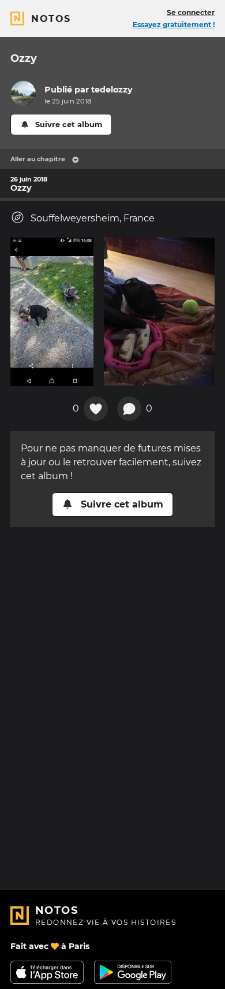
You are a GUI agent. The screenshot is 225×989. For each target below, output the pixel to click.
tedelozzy (112, 89)
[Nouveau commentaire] (129, 409)
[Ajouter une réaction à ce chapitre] (96, 409)
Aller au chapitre (37, 159)
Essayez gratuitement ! (174, 24)
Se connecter (191, 12)
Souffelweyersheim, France (93, 218)
